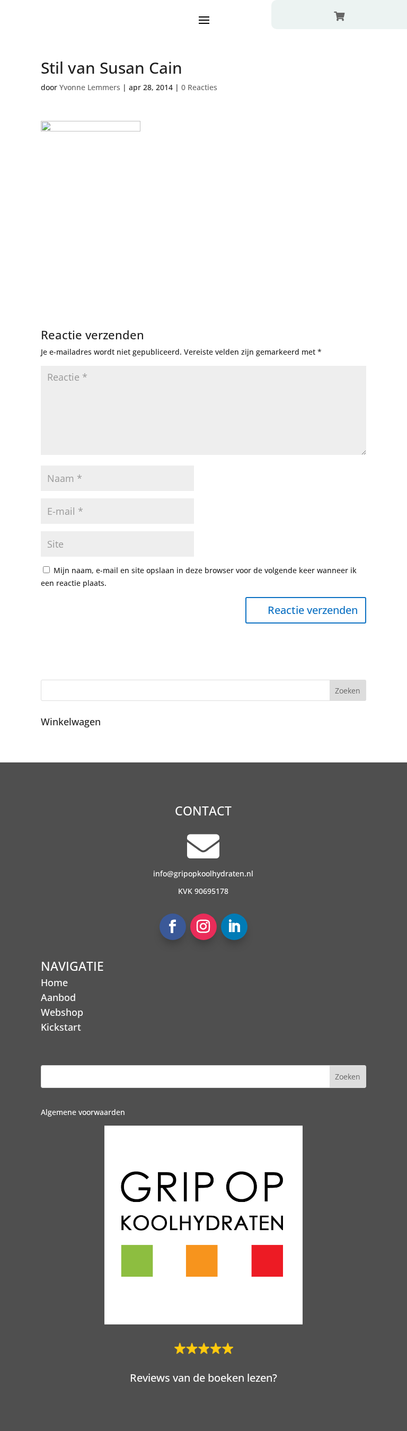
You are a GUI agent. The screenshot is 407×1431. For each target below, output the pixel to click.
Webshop (62, 1012)
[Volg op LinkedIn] (234, 927)
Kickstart (61, 1027)
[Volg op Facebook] (173, 927)
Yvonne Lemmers (89, 87)
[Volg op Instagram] (203, 927)
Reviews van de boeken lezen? (203, 1378)
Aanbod (58, 997)
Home (54, 982)
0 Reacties (199, 87)
